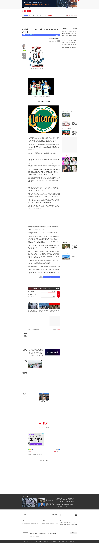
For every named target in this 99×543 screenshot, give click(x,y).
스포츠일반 (44, 15)
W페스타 (70, 522)
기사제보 (67, 541)
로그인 (76, 7)
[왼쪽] (40, 360)
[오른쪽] (41, 360)
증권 (73, 28)
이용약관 (40, 541)
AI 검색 (26, 15)
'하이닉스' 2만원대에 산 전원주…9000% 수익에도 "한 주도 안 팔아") (38, 350)
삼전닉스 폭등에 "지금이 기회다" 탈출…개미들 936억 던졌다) (37, 355)
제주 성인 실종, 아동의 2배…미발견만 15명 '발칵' (64, 499)
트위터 (25, 54)
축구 (38, 15)
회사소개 (23, 541)
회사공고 (28, 541)
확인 (76, 514)
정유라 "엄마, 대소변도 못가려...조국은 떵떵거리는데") (36, 349)
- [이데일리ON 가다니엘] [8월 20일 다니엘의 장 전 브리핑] (49, 523)
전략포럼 (65, 522)
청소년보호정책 (46, 541)
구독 (70, 7)
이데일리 (31, 11)
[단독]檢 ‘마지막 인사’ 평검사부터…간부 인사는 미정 (65, 502)
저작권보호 (59, 541)
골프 (40, 15)
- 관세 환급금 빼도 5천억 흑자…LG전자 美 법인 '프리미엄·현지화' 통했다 (30, 523)
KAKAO (23, 58)
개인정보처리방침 (72, 541)
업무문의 (36, 541)
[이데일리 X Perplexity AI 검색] (41, 35)
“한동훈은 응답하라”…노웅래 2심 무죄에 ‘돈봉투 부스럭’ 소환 (66, 501)
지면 (72, 7)
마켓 (72, 15)
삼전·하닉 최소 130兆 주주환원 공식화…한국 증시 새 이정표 (66, 504)
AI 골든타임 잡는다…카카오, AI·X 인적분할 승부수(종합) (65, 498)
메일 (23, 56)
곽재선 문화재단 (73, 524)
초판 (74, 7)
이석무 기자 (24, 48)
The (75, 15)
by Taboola (25, 336)
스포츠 (32, 15)
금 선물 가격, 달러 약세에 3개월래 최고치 (63, 506)
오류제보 (63, 541)
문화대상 (61, 522)
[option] (41, 7)
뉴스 (70, 28)
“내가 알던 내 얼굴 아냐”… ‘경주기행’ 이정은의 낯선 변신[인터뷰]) (38, 353)
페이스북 (23, 54)
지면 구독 (58, 329)
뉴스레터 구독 (54, 329)
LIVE (22, 7)
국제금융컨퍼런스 (67, 524)
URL (25, 58)
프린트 (25, 56)
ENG (68, 7)
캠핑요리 (61, 524)
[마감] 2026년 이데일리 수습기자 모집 (32, 514)
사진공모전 (74, 522)
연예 (76, 28)
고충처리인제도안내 (53, 541)
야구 (35, 15)
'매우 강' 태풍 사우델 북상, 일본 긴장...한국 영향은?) (36, 352)
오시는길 (32, 541)
